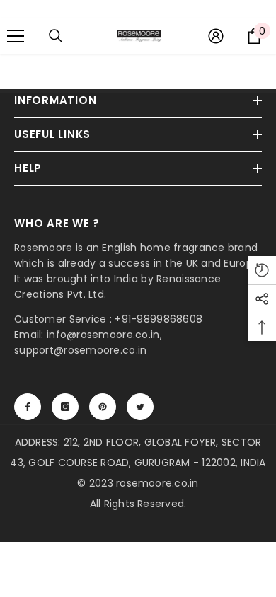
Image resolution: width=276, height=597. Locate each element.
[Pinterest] (102, 406)
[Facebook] (27, 406)
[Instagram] (65, 406)
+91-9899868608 (158, 319)
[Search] (55, 36)
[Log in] (216, 36)
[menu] (15, 36)
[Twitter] (140, 406)
